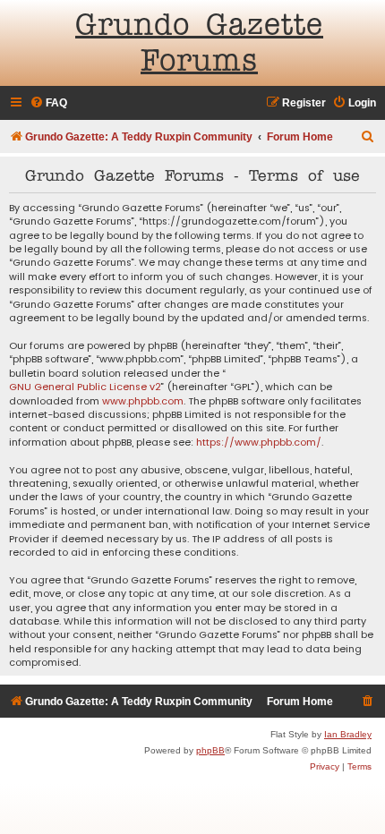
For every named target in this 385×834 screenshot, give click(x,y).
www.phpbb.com (143, 401)
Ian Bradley (348, 734)
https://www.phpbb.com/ (258, 442)
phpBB (210, 750)
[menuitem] (48, 103)
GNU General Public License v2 (85, 387)
